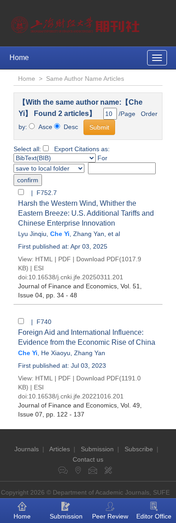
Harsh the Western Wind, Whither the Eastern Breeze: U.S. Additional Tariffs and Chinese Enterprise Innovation (86, 213)
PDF (64, 259)
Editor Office (153, 516)
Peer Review (110, 516)
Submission (97, 449)
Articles (59, 449)
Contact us (88, 459)
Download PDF (97, 259)
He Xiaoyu (55, 352)
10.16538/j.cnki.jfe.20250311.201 (75, 277)
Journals (26, 449)
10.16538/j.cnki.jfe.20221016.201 (76, 396)
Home (19, 57)
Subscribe (139, 449)
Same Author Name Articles (85, 78)
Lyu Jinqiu (32, 233)
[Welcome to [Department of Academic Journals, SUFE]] (76, 22)
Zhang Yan (88, 233)
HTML (44, 259)
